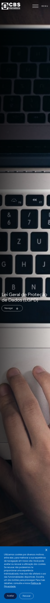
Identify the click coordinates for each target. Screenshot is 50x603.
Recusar (27, 596)
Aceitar (10, 595)
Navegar (8, 308)
